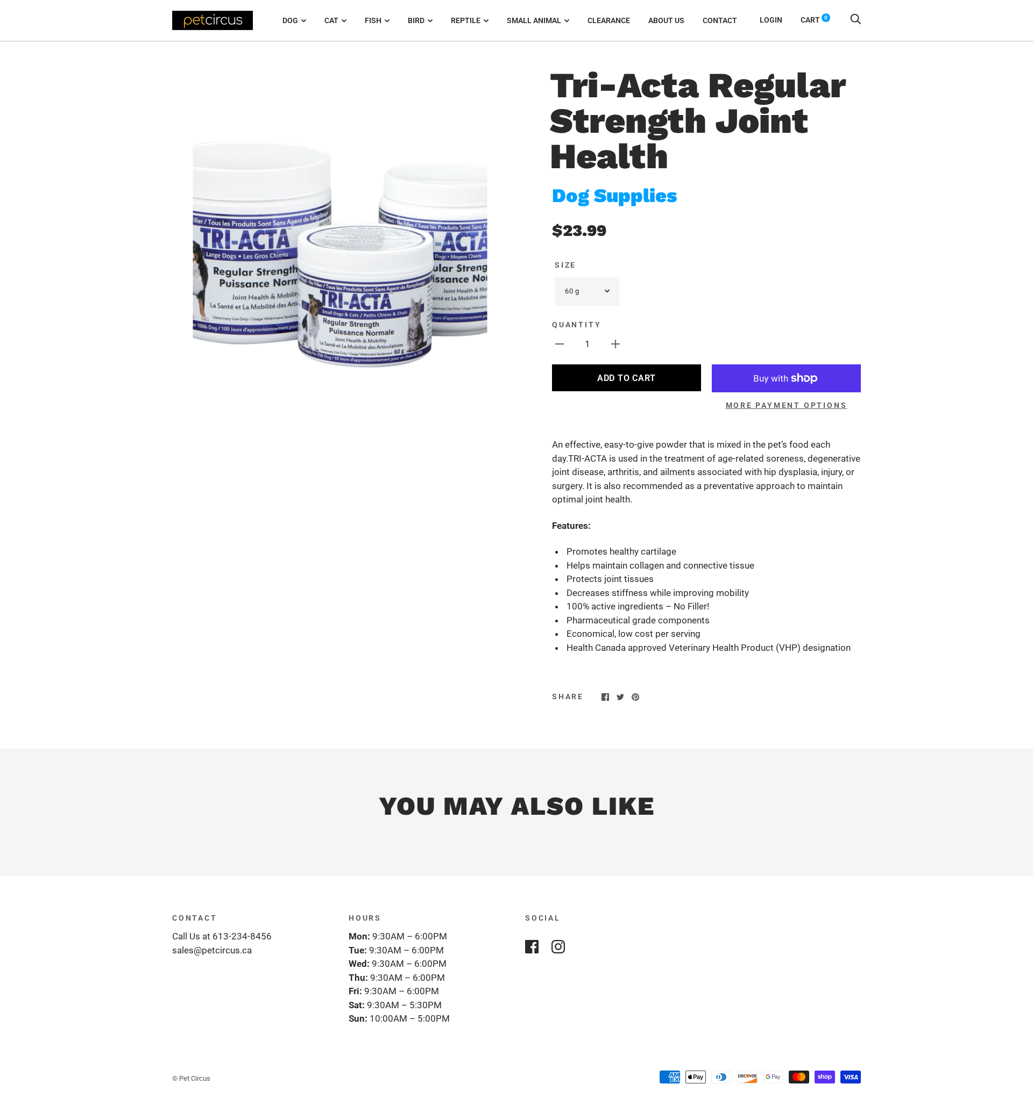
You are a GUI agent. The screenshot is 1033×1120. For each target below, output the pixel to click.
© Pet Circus (191, 1078)
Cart (814, 20)
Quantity (576, 324)
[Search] (855, 20)
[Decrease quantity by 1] (559, 344)
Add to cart (626, 378)
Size (565, 265)
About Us (666, 20)
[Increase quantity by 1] (615, 344)
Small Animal (534, 20)
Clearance (609, 20)
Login (771, 20)
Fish (373, 20)
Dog (290, 20)
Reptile (465, 20)
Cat (331, 20)
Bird (416, 20)
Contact (720, 20)
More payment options (786, 405)
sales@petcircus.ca (212, 950)
